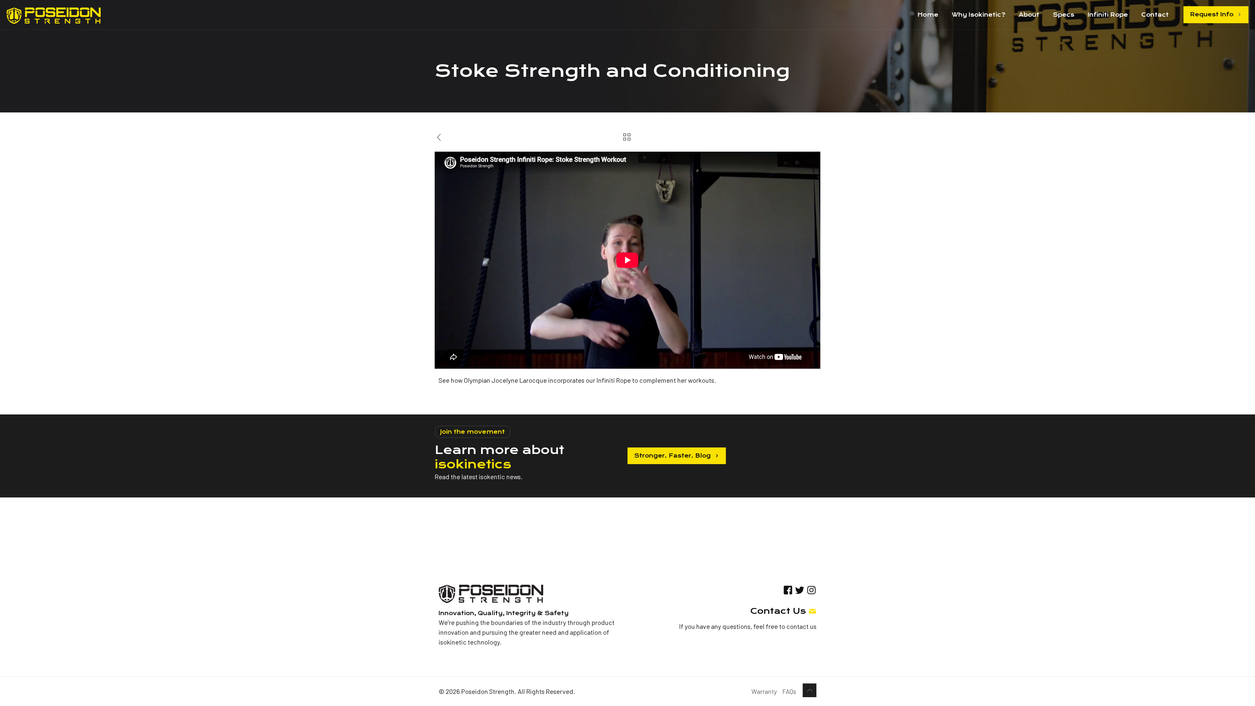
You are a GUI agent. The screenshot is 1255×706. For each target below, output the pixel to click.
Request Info (1211, 14)
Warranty (764, 691)
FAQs (789, 691)
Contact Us (778, 611)
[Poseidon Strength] (54, 14)
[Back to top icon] (809, 690)
